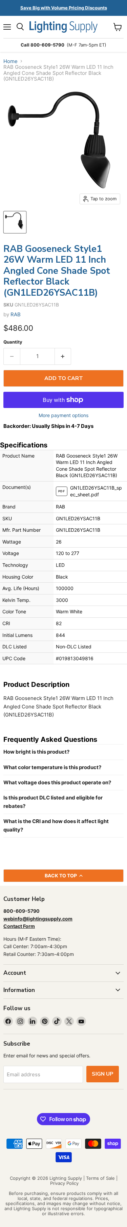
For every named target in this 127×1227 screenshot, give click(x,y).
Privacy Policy (64, 1183)
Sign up (102, 1074)
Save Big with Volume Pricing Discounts (63, 7)
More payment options (63, 415)
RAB (15, 314)
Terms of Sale (100, 1178)
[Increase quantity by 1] (63, 356)
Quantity (12, 342)
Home (10, 61)
